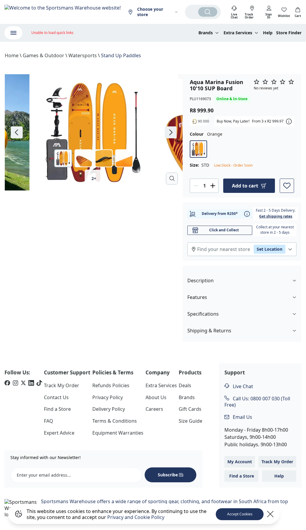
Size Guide (190, 421)
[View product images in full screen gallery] (172, 179)
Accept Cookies (240, 514)
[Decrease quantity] (196, 185)
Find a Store (57, 409)
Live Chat (242, 386)
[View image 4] (124, 158)
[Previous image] (17, 132)
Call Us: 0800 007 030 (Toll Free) (257, 401)
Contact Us (56, 397)
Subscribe (168, 475)
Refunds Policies (110, 385)
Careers (154, 409)
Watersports (82, 55)
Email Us (242, 417)
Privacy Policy (107, 397)
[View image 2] (84, 158)
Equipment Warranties (117, 433)
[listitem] (7, 383)
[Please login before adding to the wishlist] (287, 186)
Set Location (269, 249)
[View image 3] (104, 158)
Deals (185, 385)
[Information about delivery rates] (247, 214)
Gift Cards (190, 409)
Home (12, 55)
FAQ (48, 421)
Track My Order (61, 385)
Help (268, 32)
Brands (187, 397)
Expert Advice (59, 433)
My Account (239, 461)
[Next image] (171, 132)
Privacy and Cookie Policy (135, 517)
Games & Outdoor (43, 55)
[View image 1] (63, 158)
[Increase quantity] (212, 185)
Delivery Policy (108, 409)
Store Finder (289, 32)
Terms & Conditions (114, 421)
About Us (156, 397)
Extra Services (161, 385)
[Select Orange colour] (198, 149)
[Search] (207, 12)
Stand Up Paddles (121, 55)
